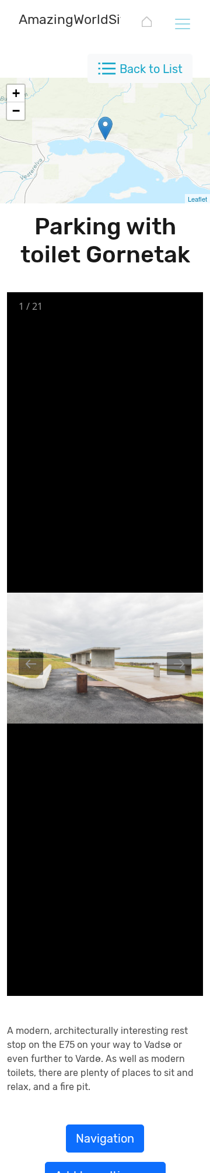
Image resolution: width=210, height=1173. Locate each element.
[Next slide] (179, 663)
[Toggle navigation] (182, 23)
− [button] (16, 110)
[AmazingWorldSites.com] (147, 23)
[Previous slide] (31, 663)
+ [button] (16, 93)
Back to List (151, 69)
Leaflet (197, 198)
